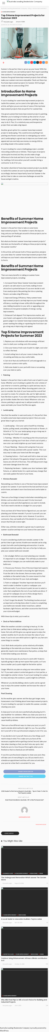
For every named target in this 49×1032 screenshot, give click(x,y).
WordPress (4, 1031)
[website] (3, 824)
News (41, 873)
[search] (45, 3)
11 (47, 883)
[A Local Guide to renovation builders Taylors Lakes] (24, 902)
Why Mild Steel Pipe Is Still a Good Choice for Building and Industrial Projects (24, 1001)
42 (47, 922)
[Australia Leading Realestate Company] (24, 1)
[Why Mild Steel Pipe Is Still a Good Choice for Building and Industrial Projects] (24, 982)
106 (47, 964)
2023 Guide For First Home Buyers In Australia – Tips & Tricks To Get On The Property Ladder (24, 792)
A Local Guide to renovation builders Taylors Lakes (21, 919)
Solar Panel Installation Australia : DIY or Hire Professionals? (24, 800)
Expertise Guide (8, 954)
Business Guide (8, 873)
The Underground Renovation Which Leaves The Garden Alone (23, 878)
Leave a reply (9, 833)
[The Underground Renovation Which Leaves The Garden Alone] (24, 860)
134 (47, 1005)
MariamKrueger (8, 21)
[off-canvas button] (3, 3)
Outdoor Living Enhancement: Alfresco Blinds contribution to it (24, 959)
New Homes (34, 873)
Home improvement (8, 11)
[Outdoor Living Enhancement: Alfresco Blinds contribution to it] (24, 941)
